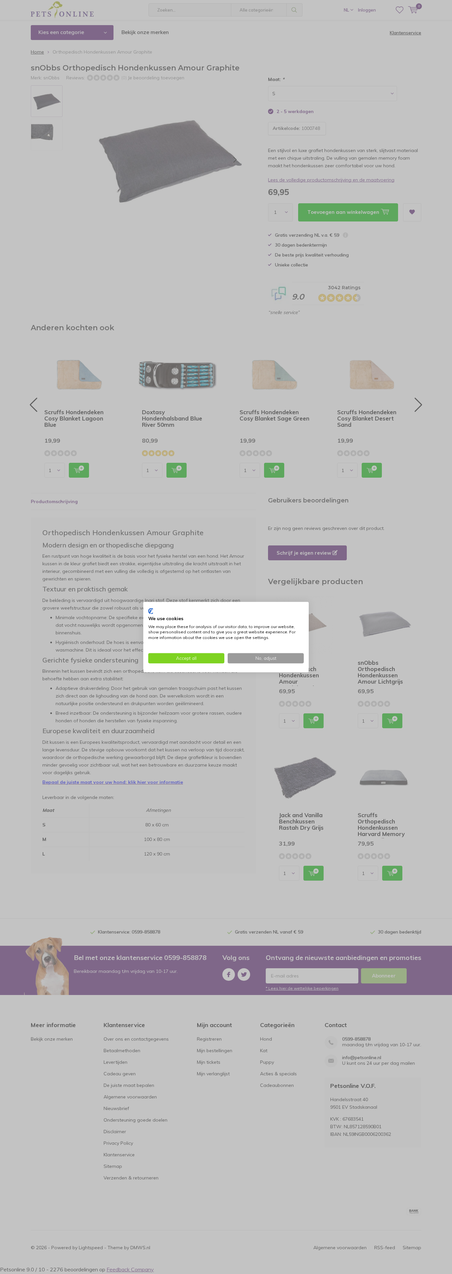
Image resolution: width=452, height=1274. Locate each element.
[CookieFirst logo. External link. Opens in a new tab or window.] (150, 611)
